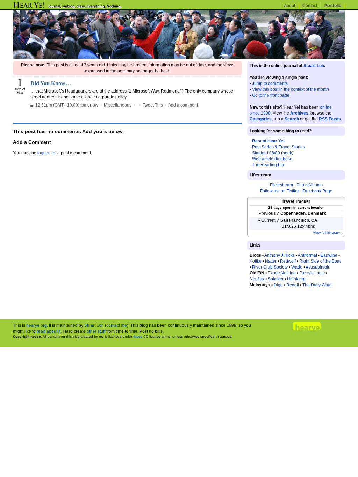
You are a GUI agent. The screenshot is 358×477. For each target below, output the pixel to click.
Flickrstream (281, 185)
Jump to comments (270, 83)
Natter (271, 261)
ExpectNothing (282, 273)
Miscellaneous (117, 105)
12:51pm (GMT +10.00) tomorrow (66, 105)
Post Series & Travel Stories (278, 147)
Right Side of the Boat (320, 261)
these (137, 336)
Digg (278, 284)
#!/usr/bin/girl (318, 267)
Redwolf (288, 261)
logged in (46, 153)
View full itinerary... (328, 232)
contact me (116, 325)
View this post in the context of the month (290, 89)
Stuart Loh (313, 65)
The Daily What (316, 284)
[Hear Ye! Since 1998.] (79, 7)
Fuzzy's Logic (312, 273)
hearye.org (36, 325)
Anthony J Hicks (279, 255)
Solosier (276, 279)
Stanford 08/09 (266, 153)
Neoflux (257, 279)
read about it (48, 331)
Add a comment (183, 105)
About (289, 5)
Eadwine (329, 255)
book (287, 153)
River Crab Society (270, 267)
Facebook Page (317, 191)
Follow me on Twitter (279, 191)
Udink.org (296, 279)
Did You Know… (50, 83)
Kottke (256, 261)
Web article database (272, 158)
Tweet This (153, 105)
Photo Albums (309, 185)
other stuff (96, 331)
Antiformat (307, 255)
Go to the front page (270, 95)
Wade (296, 267)
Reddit (292, 284)
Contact (309, 5)
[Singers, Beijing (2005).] (179, 57)
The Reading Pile (268, 164)
